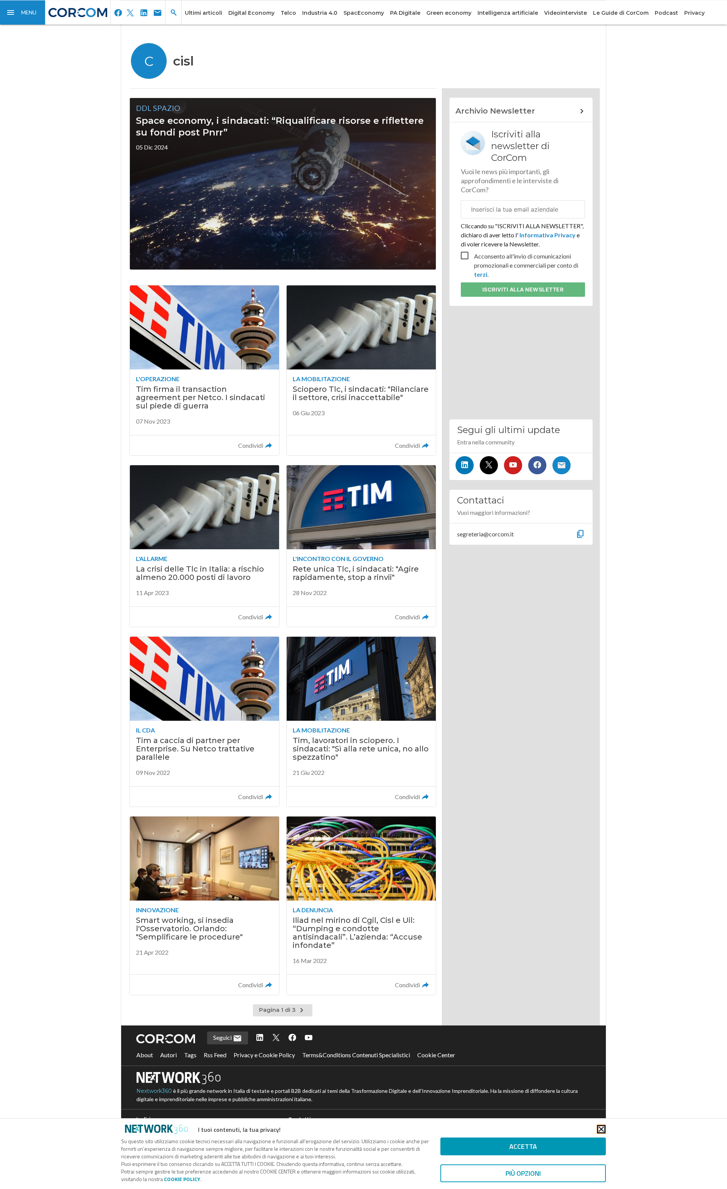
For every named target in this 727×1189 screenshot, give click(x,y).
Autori (168, 1054)
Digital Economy (251, 12)
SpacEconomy (363, 12)
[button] (22, 12)
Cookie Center (436, 1054)
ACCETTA (523, 1146)
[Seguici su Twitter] (489, 465)
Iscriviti (523, 289)
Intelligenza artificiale (507, 12)
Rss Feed (215, 1054)
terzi (480, 274)
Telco (288, 12)
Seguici (223, 1037)
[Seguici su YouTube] (513, 465)
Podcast (666, 12)
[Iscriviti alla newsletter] (561, 465)
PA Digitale (405, 12)
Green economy (448, 12)
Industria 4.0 (319, 12)
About (144, 1054)
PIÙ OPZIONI (523, 1173)
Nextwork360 (154, 1091)
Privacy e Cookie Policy (264, 1054)
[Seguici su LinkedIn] (465, 465)
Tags (190, 1054)
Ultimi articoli (203, 12)
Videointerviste (565, 12)
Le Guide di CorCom (621, 12)
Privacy (694, 12)
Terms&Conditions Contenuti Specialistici (356, 1054)
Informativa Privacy (547, 234)
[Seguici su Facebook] (537, 465)
